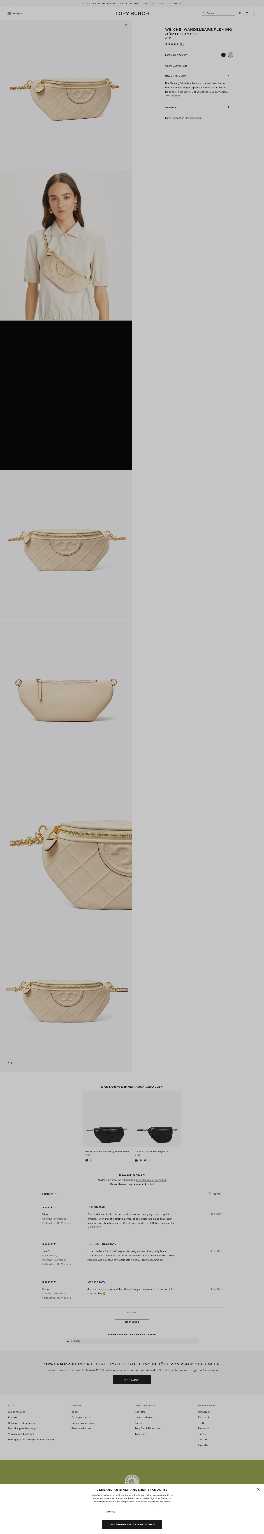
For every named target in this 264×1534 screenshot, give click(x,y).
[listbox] (132, 1511)
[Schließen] (258, 1489)
